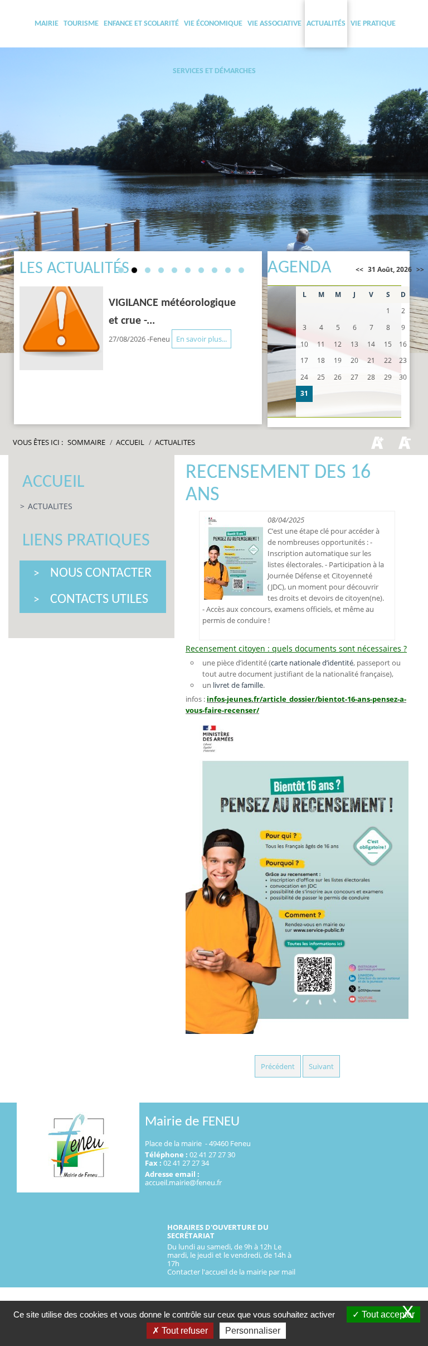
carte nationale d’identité (312, 663)
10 (241, 270)
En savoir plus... (201, 339)
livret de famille (238, 685)
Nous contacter (101, 573)
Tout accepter (387, 1314)
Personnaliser (252, 1330)
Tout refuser (183, 1330)
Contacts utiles (99, 599)
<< (359, 269)
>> (420, 269)
